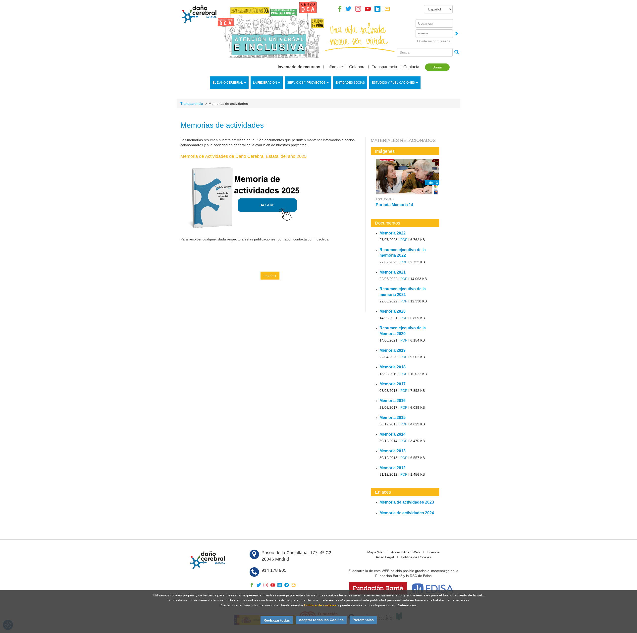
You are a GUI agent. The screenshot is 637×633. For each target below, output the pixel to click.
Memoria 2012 (392, 468)
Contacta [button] (411, 66)
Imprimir (270, 276)
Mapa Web (375, 552)
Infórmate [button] (334, 66)
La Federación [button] (265, 82)
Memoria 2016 (392, 401)
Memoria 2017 (392, 384)
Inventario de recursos (299, 66)
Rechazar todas (277, 620)
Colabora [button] (357, 66)
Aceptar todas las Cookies (321, 620)
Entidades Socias (350, 82)
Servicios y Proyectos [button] (306, 82)
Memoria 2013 (392, 451)
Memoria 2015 (392, 417)
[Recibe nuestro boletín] (387, 10)
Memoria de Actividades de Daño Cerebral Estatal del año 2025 (243, 156)
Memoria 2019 (392, 350)
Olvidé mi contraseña (433, 41)
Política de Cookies (416, 557)
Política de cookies (320, 605)
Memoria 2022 (392, 233)
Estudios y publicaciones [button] (393, 82)
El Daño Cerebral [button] (227, 82)
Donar (437, 67)
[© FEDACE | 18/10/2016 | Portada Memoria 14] (407, 177)
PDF (403, 240)
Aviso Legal (385, 557)
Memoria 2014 (392, 434)
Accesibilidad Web (405, 552)
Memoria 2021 (392, 272)
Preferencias (363, 620)
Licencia (433, 552)
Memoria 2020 (392, 311)
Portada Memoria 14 (394, 205)
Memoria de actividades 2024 (406, 513)
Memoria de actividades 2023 (406, 502)
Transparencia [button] (384, 66)
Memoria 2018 (392, 367)
